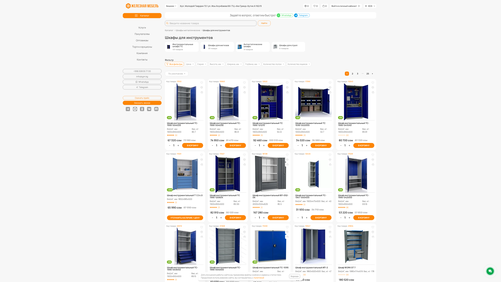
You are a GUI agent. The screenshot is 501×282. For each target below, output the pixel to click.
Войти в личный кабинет (344, 6)
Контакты (142, 59)
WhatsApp (143, 81)
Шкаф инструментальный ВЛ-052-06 (270, 196)
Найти (264, 23)
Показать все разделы (271, 55)
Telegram (143, 87)
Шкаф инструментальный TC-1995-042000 (353, 196)
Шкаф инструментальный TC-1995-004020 (182, 124)
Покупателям (142, 34)
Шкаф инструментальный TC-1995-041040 (353, 124)
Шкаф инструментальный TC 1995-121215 (268, 124)
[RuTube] (156, 109)
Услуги (142, 27)
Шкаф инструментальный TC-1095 (270, 267)
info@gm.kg (142, 76)
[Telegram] (128, 109)
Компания (142, 53)
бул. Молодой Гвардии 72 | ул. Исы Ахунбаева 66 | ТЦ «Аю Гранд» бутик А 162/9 (221, 6)
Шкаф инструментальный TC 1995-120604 (225, 196)
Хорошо (295, 276)
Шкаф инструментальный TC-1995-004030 (225, 124)
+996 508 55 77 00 (142, 71)
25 (367, 73)
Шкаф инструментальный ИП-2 (311, 267)
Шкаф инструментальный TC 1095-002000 (310, 124)
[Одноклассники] (142, 109)
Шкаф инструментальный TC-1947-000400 (310, 196)
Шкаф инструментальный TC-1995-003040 (182, 268)
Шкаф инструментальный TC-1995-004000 (225, 268)
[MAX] (135, 109)
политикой (259, 277)
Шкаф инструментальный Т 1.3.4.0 (185, 195)
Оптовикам (142, 40)
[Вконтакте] (149, 109)
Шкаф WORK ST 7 (347, 267)
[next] (372, 74)
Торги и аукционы (142, 46)
